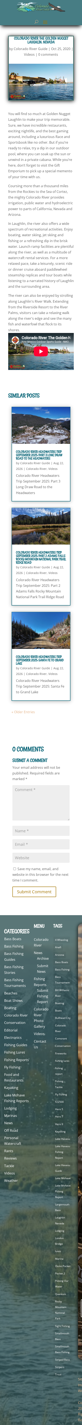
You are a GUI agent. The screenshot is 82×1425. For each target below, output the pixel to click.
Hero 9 (59, 1124)
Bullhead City (62, 1018)
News (8, 1123)
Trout (58, 1374)
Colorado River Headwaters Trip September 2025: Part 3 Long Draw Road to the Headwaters (39, 455)
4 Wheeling (61, 940)
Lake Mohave (63, 1178)
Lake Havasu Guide (62, 1168)
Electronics (13, 1037)
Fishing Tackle (59, 1084)
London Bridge (59, 1241)
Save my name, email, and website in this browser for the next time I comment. (40, 875)
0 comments (48, 54)
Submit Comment (34, 892)
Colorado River (36, 469)
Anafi (58, 947)
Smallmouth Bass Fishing (62, 1349)
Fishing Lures (14, 1052)
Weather (11, 1180)
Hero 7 (59, 1116)
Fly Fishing (12, 1067)
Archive (43, 958)
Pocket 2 (60, 1273)
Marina (59, 1259)
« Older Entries (23, 712)
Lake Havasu (62, 1139)
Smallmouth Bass (62, 1336)
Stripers (59, 1367)
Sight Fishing (62, 1326)
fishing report (59, 1071)
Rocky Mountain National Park (60, 1310)
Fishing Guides (15, 1045)
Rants (8, 1151)
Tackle (9, 1166)
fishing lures (62, 1061)
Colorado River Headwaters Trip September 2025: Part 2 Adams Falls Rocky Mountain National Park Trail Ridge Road (41, 557)
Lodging (10, 1108)
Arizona (59, 955)
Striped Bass (62, 1359)
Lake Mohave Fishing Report (63, 1191)
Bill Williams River (62, 993)
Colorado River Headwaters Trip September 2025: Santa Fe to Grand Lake (40, 660)
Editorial (10, 1030)
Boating (10, 1008)
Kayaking (11, 1087)
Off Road (11, 1130)
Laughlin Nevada (60, 1220)
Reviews (10, 1158)
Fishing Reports (16, 1060)
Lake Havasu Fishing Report (62, 1151)
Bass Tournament (62, 979)
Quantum (60, 1294)
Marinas (10, 1115)
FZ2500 (59, 1102)
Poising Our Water (62, 1283)
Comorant (61, 1038)
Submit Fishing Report (42, 996)
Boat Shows (13, 1000)
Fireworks (60, 1053)
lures (58, 1251)
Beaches (10, 993)
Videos (29, 54)
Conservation (14, 1022)
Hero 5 (59, 1109)
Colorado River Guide (31, 48)
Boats (58, 1010)
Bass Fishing (14, 946)
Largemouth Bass (62, 1207)
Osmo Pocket (62, 1266)
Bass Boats (12, 939)
